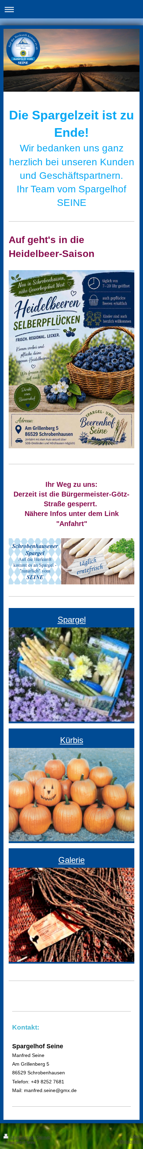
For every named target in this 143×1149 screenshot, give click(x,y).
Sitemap (43, 1137)
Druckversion (22, 1137)
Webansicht (130, 1141)
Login (135, 1136)
